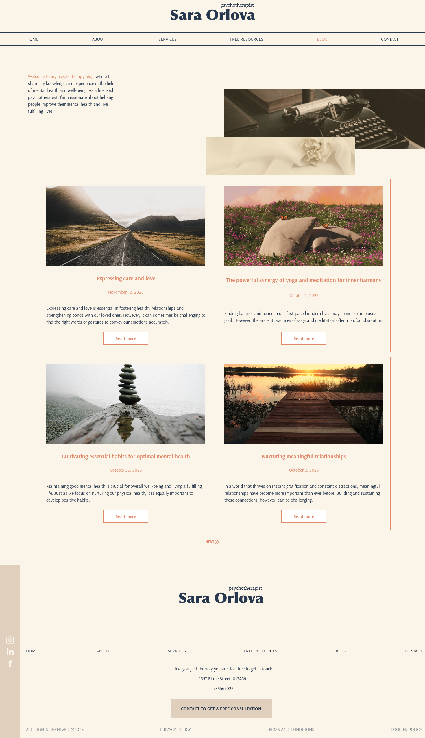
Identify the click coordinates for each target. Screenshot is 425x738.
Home (32, 39)
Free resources (246, 39)
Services (167, 39)
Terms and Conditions (290, 729)
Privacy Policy (175, 729)
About (98, 39)
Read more (125, 338)
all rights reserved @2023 (55, 729)
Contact (389, 39)
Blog (322, 39)
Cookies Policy (406, 729)
